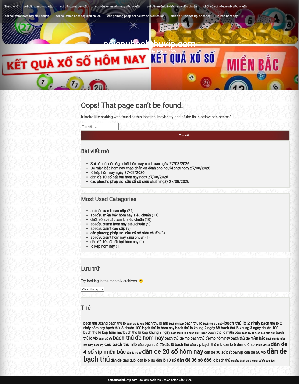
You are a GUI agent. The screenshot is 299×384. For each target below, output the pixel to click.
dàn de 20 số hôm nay (172, 351)
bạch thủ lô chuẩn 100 (123, 328)
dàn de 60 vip (255, 352)
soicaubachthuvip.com (149, 44)
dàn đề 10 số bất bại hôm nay (190, 16)
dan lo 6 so (246, 344)
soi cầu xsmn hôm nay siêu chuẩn (117, 6)
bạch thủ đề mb (177, 338)
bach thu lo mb (156, 323)
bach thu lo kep (135, 323)
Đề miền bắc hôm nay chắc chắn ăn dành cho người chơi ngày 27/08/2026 (150, 168)
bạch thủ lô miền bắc (224, 332)
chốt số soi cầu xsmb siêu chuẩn (225, 6)
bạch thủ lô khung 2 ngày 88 (197, 328)
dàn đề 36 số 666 (194, 360)
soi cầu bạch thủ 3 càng (244, 360)
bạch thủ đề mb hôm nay (210, 338)
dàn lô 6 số (146, 360)
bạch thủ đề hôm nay (138, 338)
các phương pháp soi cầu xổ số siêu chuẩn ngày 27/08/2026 (139, 181)
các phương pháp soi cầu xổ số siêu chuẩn (135, 16)
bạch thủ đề (105, 338)
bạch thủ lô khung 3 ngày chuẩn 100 (249, 328)
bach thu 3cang (95, 323)
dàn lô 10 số (166, 360)
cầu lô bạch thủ (176, 344)
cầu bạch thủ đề (151, 344)
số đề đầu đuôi (267, 360)
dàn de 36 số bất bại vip (223, 352)
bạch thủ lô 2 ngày (213, 323)
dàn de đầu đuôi (123, 360)
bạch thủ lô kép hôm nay (102, 332)
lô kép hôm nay (227, 16)
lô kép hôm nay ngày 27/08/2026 (117, 172)
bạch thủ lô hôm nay (158, 328)
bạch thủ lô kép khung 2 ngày (146, 332)
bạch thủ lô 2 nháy (242, 323)
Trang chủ (11, 6)
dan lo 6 (229, 344)
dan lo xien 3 (263, 345)
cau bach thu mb (120, 344)
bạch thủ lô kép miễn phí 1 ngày (189, 332)
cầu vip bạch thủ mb (206, 344)
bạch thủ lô (193, 323)
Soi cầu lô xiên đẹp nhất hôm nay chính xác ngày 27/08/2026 (139, 163)
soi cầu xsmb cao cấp (38, 6)
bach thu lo (117, 323)
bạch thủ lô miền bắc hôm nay (258, 332)
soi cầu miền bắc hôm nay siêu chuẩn (172, 6)
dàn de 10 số (134, 352)
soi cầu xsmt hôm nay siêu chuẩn (27, 16)
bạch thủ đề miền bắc (248, 338)
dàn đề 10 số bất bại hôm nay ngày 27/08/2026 (129, 177)
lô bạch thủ (221, 360)
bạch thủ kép (176, 323)
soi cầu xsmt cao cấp (74, 6)
